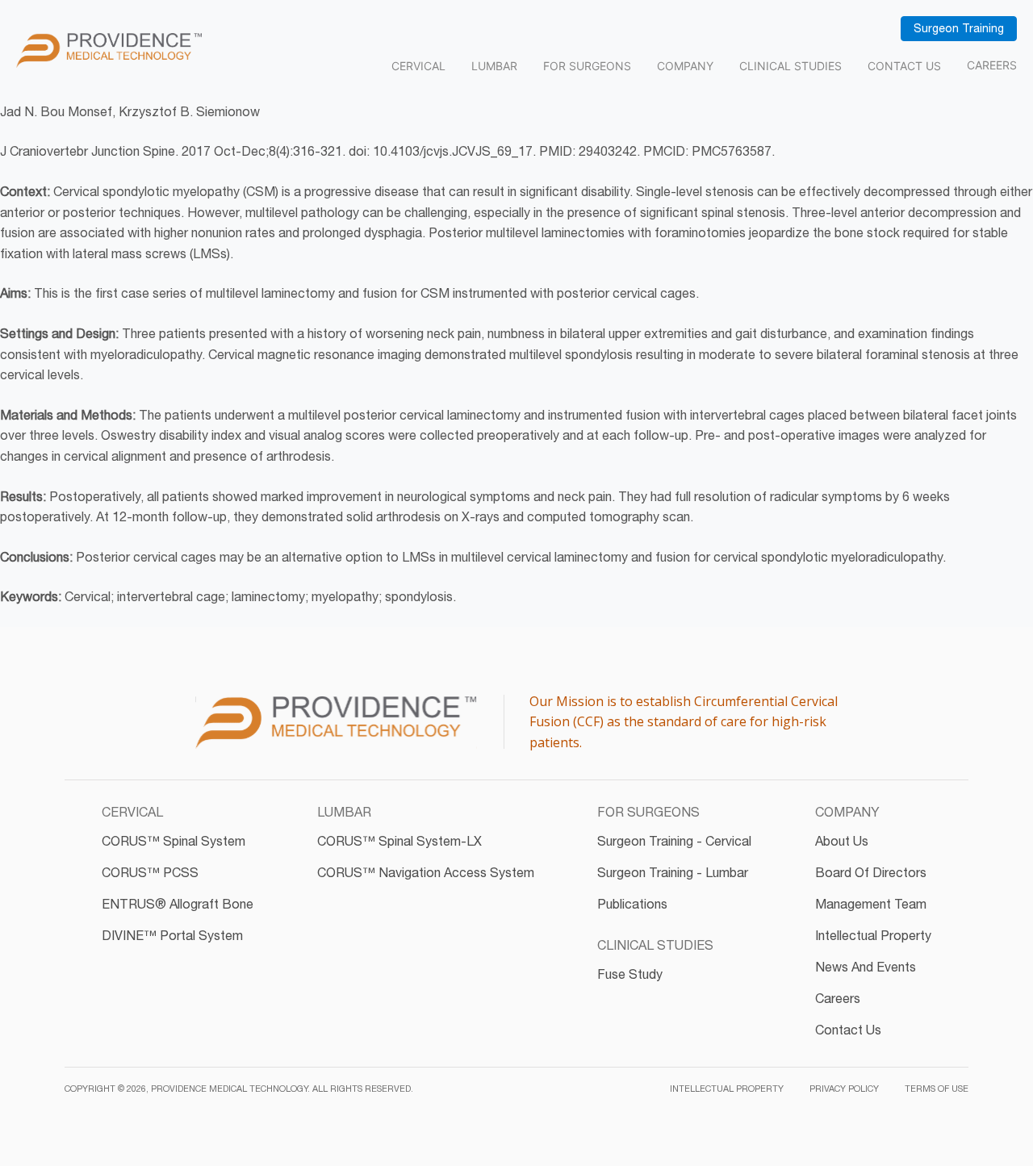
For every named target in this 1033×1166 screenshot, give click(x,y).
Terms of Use (936, 1088)
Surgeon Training (959, 28)
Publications (632, 903)
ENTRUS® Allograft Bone (177, 903)
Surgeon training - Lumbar (672, 872)
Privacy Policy (844, 1088)
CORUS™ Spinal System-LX (399, 841)
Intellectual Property (727, 1088)
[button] (132, 818)
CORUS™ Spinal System (173, 841)
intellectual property (873, 935)
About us (841, 841)
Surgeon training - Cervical (674, 841)
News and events (865, 966)
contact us (848, 1029)
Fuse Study (630, 974)
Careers (992, 65)
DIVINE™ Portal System (172, 935)
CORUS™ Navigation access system (425, 872)
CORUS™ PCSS (150, 872)
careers (837, 998)
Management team (870, 903)
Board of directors (870, 872)
